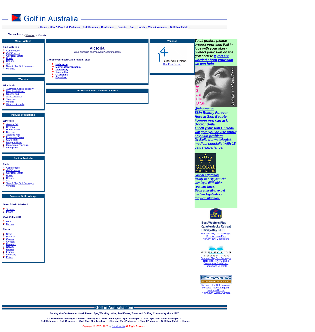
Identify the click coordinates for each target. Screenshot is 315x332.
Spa (132, 27)
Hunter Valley (13, 129)
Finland (10, 249)
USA (8, 221)
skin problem (212, 136)
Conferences (13, 50)
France (10, 252)
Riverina (10, 127)
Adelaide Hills (13, 134)
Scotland (10, 209)
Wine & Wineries (157, 27)
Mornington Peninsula (17, 145)
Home (43, 27)
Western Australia (15, 104)
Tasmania (11, 99)
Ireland (9, 212)
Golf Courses (90, 27)
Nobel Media (118, 326)
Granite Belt (12, 124)
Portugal (10, 236)
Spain (9, 234)
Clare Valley (12, 140)
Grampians (12, 147)
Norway (10, 247)
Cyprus (10, 239)
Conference (107, 27)
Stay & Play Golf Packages (65, 27)
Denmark (11, 244)
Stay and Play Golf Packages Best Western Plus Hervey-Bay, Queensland (216, 236)
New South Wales (15, 91)
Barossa (10, 132)
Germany (11, 254)
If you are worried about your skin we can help (214, 60)
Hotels (141, 27)
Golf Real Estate (179, 27)
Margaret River (14, 142)
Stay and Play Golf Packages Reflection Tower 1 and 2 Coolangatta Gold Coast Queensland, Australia (216, 262)
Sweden (10, 241)
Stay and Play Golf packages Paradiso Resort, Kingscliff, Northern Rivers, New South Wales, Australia (216, 289)
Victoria (10, 101)
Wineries (30, 35)
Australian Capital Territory (20, 89)
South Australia (14, 96)
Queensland (12, 94)
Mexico (10, 224)
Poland (9, 257)
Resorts (122, 27)
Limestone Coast (15, 137)
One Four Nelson (172, 64)
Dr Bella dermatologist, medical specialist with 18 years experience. (215, 143)
